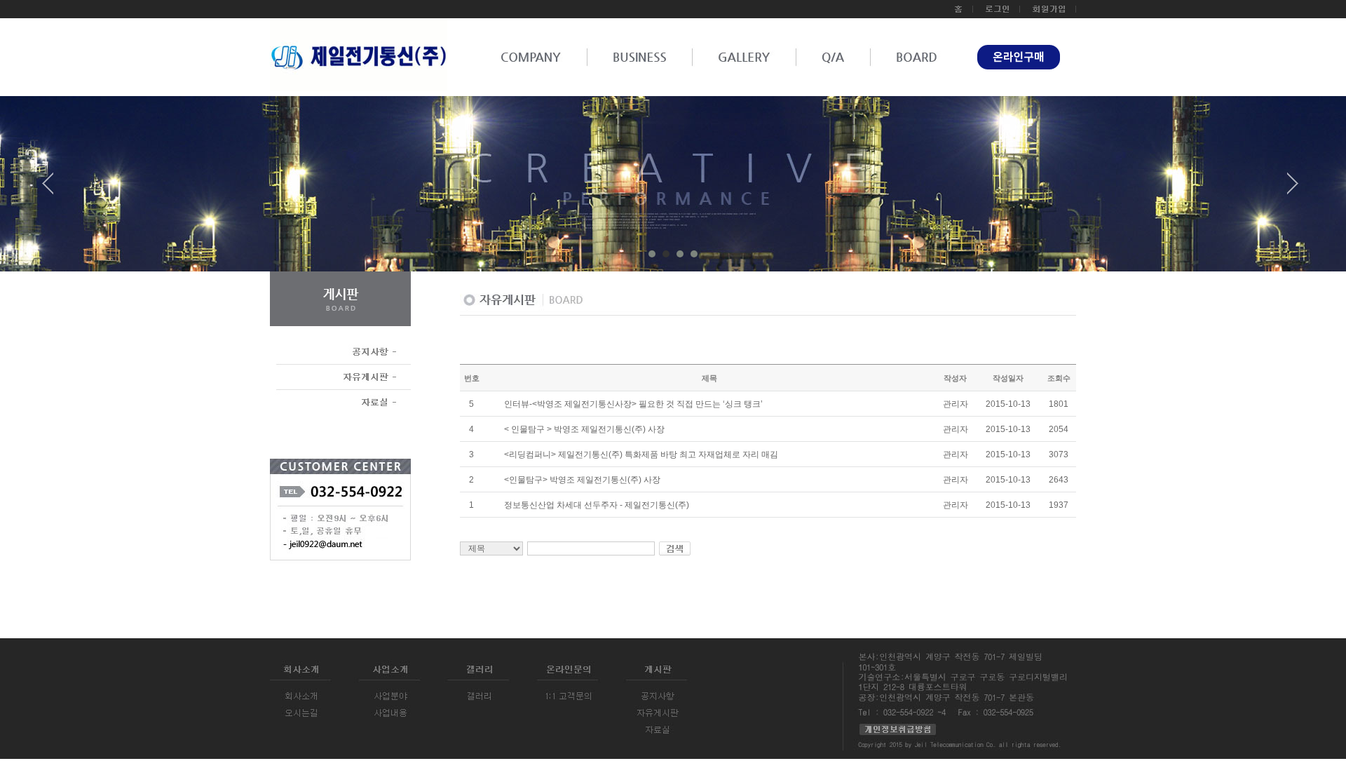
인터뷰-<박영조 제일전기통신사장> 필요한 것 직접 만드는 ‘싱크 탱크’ (633, 404)
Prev (53, 189)
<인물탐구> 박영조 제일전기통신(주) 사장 (582, 480)
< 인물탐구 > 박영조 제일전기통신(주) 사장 (584, 429)
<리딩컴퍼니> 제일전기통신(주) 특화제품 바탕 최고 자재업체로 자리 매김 (641, 454)
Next (1293, 189)
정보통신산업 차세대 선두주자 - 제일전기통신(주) (596, 505)
